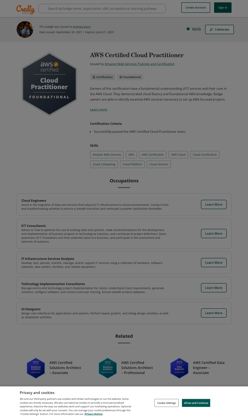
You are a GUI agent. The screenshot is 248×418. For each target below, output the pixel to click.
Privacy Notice (93, 414)
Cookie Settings (166, 402)
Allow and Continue (196, 402)
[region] (124, 402)
